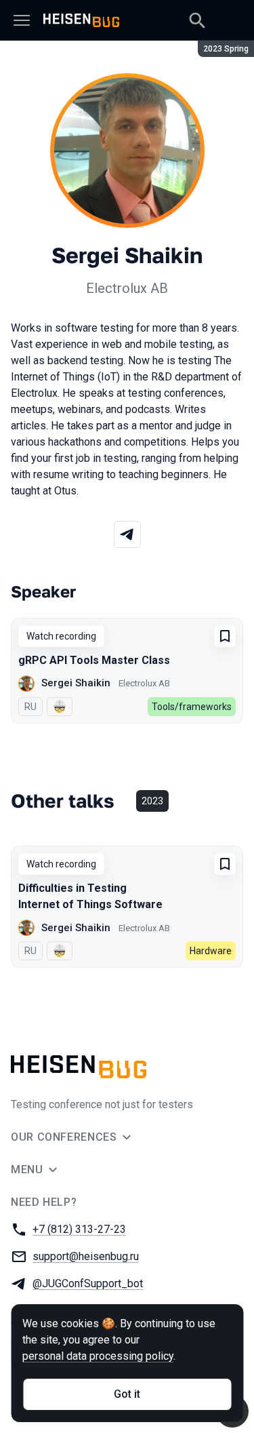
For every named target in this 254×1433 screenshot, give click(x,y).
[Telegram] (127, 534)
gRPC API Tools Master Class (94, 660)
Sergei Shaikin (75, 683)
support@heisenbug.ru (86, 1256)
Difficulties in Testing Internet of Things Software (90, 896)
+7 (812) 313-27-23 (79, 1229)
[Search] (197, 20)
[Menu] (21, 20)
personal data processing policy (97, 1356)
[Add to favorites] (225, 636)
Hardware (211, 950)
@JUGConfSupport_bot (88, 1283)
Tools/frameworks (192, 706)
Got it (127, 1394)
